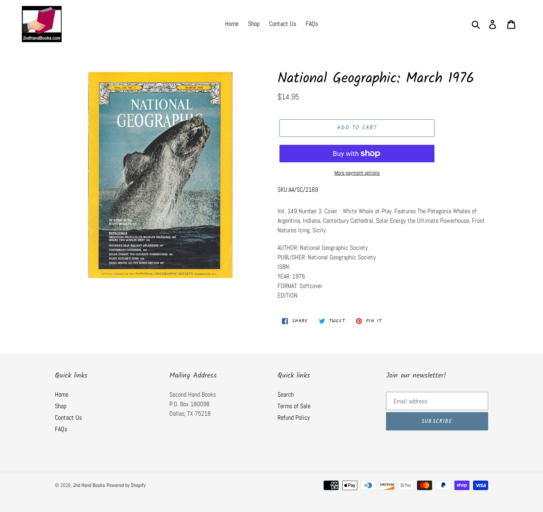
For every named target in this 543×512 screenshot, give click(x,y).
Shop (60, 406)
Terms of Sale (293, 406)
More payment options (357, 172)
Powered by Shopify (126, 485)
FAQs (61, 429)
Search (285, 394)
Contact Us (68, 417)
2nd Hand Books (89, 485)
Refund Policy (293, 417)
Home (61, 394)
